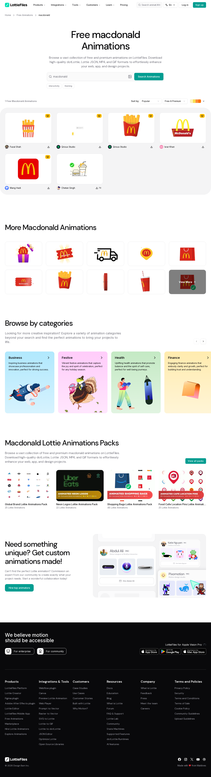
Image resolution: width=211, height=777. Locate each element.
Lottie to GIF (46, 723)
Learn (109, 5)
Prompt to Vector (49, 708)
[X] (192, 759)
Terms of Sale (182, 703)
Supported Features (118, 734)
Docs (110, 688)
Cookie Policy (182, 708)
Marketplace (12, 723)
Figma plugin (12, 698)
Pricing (124, 5)
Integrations (57, 5)
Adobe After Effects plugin (20, 703)
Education (112, 693)
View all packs (196, 461)
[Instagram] (186, 759)
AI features (113, 744)
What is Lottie (115, 703)
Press (144, 698)
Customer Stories (83, 698)
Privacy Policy (182, 688)
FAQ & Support (115, 713)
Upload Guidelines (185, 718)
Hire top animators (19, 587)
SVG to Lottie (47, 718)
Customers (92, 5)
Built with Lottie (81, 703)
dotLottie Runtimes (118, 739)
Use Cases (78, 693)
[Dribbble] (204, 759)
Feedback (146, 693)
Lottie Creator (13, 693)
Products (38, 5)
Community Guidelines (187, 713)
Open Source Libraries (51, 744)
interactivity (54, 86)
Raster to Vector (48, 713)
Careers (145, 708)
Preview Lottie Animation (53, 698)
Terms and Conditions (187, 698)
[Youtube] (198, 759)
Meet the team (149, 703)
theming (68, 86)
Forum (110, 708)
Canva (42, 693)
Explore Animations (16, 734)
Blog (109, 698)
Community (113, 723)
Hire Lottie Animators (17, 729)
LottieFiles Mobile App (17, 713)
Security (179, 693)
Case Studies (80, 688)
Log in (185, 5)
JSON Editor (46, 734)
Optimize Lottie (47, 739)
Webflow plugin (47, 688)
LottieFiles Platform (16, 688)
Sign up (199, 5)
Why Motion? (80, 708)
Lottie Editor (12, 708)
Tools (75, 5)
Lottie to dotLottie (50, 729)
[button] (105, 76)
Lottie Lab (112, 718)
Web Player (45, 703)
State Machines (115, 729)
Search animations (151, 5)
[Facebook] (179, 759)
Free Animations (14, 718)
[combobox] (151, 101)
